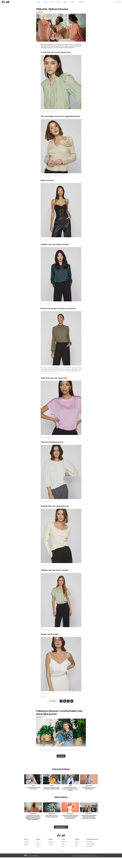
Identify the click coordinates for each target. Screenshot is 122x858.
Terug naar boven (60, 827)
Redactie (74, 855)
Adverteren (82, 855)
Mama (39, 2)
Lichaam (38, 846)
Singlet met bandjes (45, 693)
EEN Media (36, 855)
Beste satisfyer (89, 846)
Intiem (63, 846)
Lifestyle (65, 2)
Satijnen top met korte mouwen (48, 629)
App (71, 701)
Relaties (63, 844)
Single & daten (65, 841)
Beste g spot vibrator (90, 844)
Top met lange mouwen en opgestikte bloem (51, 175)
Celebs (76, 844)
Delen (61, 701)
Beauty (45, 2)
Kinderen (26, 844)
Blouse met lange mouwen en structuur (50, 373)
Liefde (59, 2)
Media (76, 846)
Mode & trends (40, 11)
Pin (68, 701)
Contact (95, 855)
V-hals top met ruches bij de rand (49, 111)
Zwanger (26, 843)
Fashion (52, 2)
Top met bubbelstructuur (47, 501)
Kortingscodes (81, 2)
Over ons (78, 855)
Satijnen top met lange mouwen (48, 303)
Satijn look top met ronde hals (48, 437)
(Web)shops (51, 843)
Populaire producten (92, 839)
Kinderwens (26, 841)
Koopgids (73, 2)
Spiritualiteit (77, 843)
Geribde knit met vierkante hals (48, 565)
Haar (37, 841)
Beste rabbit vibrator (90, 843)
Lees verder (61, 756)
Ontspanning (39, 844)
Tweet (64, 701)
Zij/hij (63, 843)
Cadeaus (50, 844)
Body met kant (44, 239)
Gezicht (37, 843)
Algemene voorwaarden (89, 855)
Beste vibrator (89, 841)
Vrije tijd (76, 841)
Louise (55, 11)
